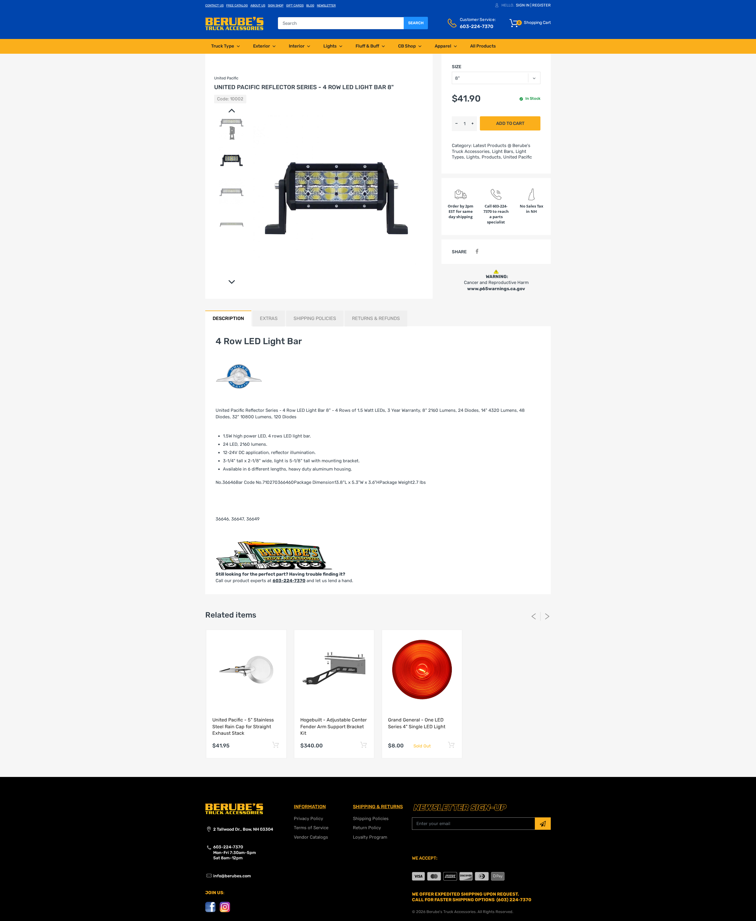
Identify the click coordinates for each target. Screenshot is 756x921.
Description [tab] (228, 318)
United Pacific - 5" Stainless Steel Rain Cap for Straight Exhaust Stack (243, 726)
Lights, (473, 157)
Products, (492, 157)
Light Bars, (503, 151)
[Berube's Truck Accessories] (234, 23)
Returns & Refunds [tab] (376, 318)
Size (456, 66)
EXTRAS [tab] (269, 318)
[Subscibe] (543, 823)
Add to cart (510, 123)
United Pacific (517, 157)
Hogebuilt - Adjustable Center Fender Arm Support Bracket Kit (333, 726)
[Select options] (275, 745)
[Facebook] (476, 252)
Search (415, 23)
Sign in (522, 5)
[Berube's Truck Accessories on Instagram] (225, 906)
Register (541, 5)
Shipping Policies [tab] (315, 318)
